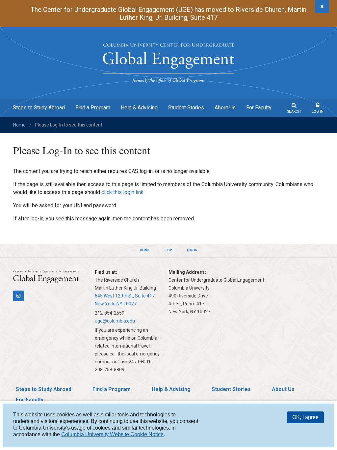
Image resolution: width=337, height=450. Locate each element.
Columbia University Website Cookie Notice (112, 434)
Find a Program (92, 107)
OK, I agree (305, 417)
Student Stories (186, 107)
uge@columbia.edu (115, 320)
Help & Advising (139, 107)
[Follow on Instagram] (18, 296)
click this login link (122, 192)
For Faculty (259, 107)
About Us (225, 107)
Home (19, 124)
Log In (318, 111)
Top (168, 250)
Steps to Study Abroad (39, 107)
